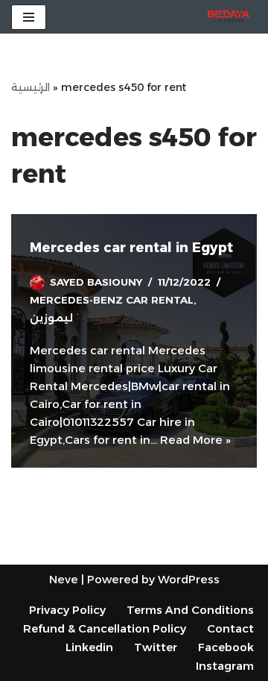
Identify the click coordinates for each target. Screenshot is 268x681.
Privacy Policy (67, 610)
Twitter (155, 647)
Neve (63, 579)
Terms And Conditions (190, 610)
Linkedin (89, 647)
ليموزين (51, 318)
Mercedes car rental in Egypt (131, 247)
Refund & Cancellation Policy (104, 628)
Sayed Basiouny (96, 282)
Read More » (195, 440)
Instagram (225, 666)
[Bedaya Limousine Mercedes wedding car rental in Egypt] (232, 16)
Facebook (226, 647)
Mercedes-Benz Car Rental (112, 300)
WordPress (189, 579)
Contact (230, 628)
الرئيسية (30, 87)
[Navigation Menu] (28, 17)
